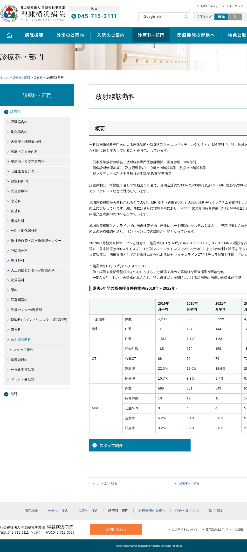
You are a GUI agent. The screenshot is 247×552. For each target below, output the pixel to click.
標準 (221, 17)
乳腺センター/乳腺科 (26, 310)
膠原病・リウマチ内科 (28, 161)
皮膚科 (16, 211)
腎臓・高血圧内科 (24, 152)
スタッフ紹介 (111, 445)
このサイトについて (185, 529)
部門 (13, 394)
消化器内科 (19, 132)
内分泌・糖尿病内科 (26, 142)
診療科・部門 (151, 35)
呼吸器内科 (19, 122)
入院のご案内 (110, 35)
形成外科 (17, 221)
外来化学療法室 (22, 370)
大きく (235, 17)
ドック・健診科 (22, 380)
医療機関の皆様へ (196, 35)
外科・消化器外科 (24, 231)
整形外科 (17, 260)
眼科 (14, 290)
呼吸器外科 (19, 250)
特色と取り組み (187, 511)
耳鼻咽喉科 (19, 300)
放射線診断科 (21, 339)
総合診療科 (19, 191)
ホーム (9, 35)
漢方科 (16, 329)
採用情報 (215, 511)
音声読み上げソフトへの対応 (224, 529)
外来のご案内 (70, 35)
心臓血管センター (24, 171)
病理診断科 (19, 360)
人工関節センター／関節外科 (33, 270)
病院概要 (34, 35)
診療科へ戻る (189, 483)
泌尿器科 (17, 280)
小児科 (16, 201)
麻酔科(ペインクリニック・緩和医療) (39, 320)
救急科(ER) (19, 181)
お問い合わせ (209, 6)
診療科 (38, 77)
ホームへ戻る (107, 483)
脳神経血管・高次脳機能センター (36, 241)
